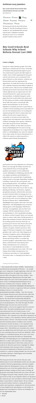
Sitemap (4, 393)
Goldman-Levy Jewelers (14, 4)
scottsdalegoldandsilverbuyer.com (18, 281)
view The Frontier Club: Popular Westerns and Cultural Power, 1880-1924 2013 (17, 294)
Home (4, 395)
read (6, 332)
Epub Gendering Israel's (17, 309)
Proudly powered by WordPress (10, 263)
